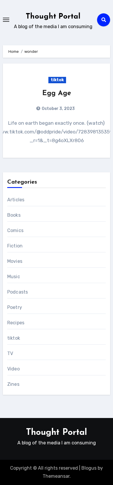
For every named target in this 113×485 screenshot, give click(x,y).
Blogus (88, 468)
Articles (16, 199)
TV (10, 353)
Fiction (15, 246)
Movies (14, 261)
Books (14, 215)
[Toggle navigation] (6, 20)
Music (13, 276)
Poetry (14, 307)
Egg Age (56, 93)
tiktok (57, 79)
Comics (15, 230)
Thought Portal (53, 17)
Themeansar (56, 476)
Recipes (15, 322)
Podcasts (17, 292)
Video (13, 369)
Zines (13, 384)
